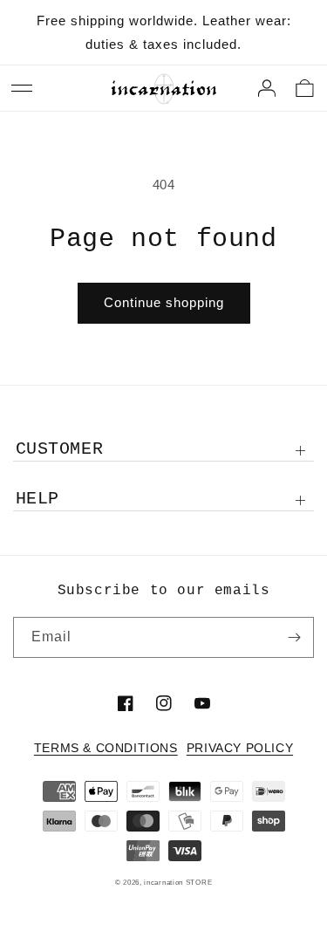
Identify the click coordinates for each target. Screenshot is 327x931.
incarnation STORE (178, 882)
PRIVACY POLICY (240, 748)
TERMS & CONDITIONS (106, 748)
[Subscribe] (294, 637)
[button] (22, 88)
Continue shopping (164, 302)
